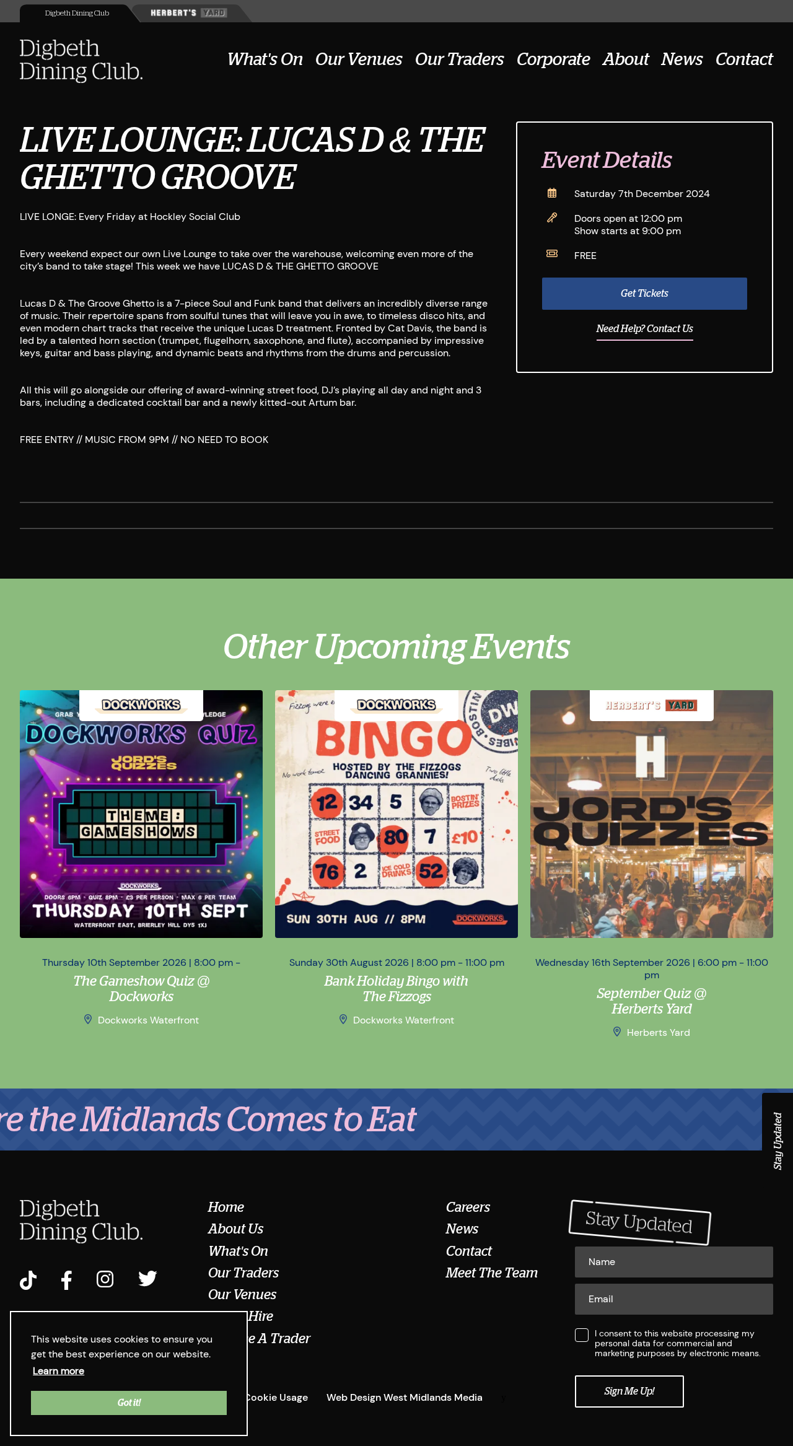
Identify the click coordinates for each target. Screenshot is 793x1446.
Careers (468, 1207)
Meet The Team (492, 1273)
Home (226, 1207)
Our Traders (459, 59)
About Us (235, 1229)
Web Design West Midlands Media (404, 1397)
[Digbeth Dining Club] (81, 62)
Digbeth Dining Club (77, 13)
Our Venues (359, 59)
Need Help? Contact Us (645, 329)
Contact (744, 59)
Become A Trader (259, 1339)
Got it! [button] (129, 1402)
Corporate (553, 59)
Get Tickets (644, 294)
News (682, 59)
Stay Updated (778, 1141)
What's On (265, 59)
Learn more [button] (58, 1370)
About (626, 59)
